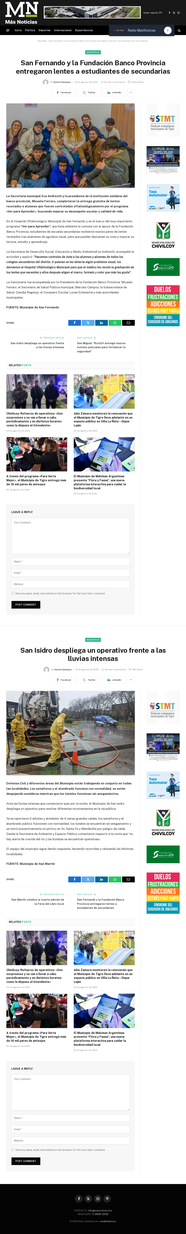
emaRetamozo (108, 1221)
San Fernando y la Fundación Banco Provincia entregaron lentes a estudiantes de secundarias (100, 903)
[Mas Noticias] (21, 13)
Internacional (63, 30)
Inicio (18, 30)
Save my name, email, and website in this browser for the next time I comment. (60, 593)
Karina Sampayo (62, 82)
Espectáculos (84, 30)
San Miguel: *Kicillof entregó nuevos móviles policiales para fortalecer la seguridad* (101, 347)
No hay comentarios (115, 82)
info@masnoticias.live (100, 1210)
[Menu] (7, 30)
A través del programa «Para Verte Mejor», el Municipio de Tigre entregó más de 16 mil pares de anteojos (36, 480)
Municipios (93, 52)
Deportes (44, 30)
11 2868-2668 (99, 1214)
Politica (30, 30)
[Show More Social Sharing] (131, 92)
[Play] (168, 30)
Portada (42, 41)
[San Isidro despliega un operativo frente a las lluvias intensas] (70, 733)
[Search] (179, 30)
